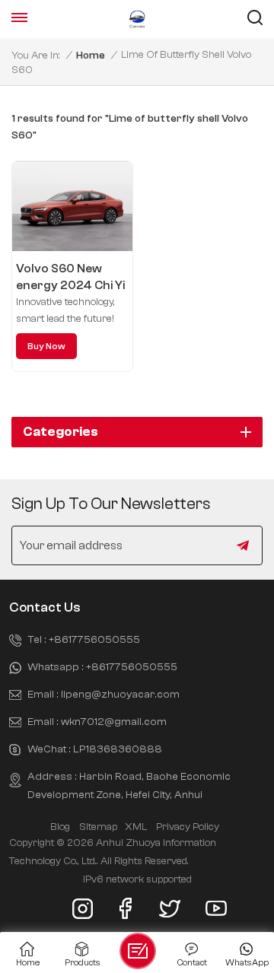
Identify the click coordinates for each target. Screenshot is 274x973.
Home (90, 55)
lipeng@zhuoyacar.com (120, 694)
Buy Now (46, 346)
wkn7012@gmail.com (114, 721)
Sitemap (98, 827)
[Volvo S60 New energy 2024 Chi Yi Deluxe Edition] (72, 206)
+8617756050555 (94, 639)
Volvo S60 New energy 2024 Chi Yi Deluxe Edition (70, 278)
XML (136, 827)
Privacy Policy (187, 827)
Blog (60, 827)
